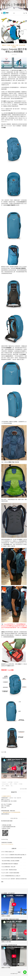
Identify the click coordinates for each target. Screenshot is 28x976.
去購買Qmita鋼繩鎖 (5, 916)
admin (5, 788)
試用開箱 (14, 46)
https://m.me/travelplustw (7, 844)
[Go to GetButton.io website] (25, 974)
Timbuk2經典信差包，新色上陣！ (8, 866)
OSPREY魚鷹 (10, 782)
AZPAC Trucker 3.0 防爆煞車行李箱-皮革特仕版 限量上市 (13, 854)
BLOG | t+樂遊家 (14, 4)
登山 (11, 785)
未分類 (16, 45)
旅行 (3, 785)
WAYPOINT (16, 782)
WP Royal (15, 973)
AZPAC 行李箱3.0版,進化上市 (7, 851)
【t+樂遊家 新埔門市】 (6, 796)
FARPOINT (4, 782)
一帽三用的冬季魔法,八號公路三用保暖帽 (10, 860)
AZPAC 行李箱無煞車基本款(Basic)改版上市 (10, 875)
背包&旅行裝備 (22, 45)
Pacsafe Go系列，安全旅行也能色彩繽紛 (10, 872)
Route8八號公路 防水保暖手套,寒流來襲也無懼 (11, 857)
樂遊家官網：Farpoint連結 (7, 670)
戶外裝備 (8, 45)
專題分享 (4, 45)
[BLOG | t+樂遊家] (5, 13)
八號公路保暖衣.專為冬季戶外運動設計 (9, 863)
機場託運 (7, 785)
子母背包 (15, 784)
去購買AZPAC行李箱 (5, 967)
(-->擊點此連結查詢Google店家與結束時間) (10, 812)
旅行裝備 (13, 45)
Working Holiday (5, 784)
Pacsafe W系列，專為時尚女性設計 (9, 869)
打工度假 (20, 784)
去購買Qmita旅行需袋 (6, 941)
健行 (11, 784)
